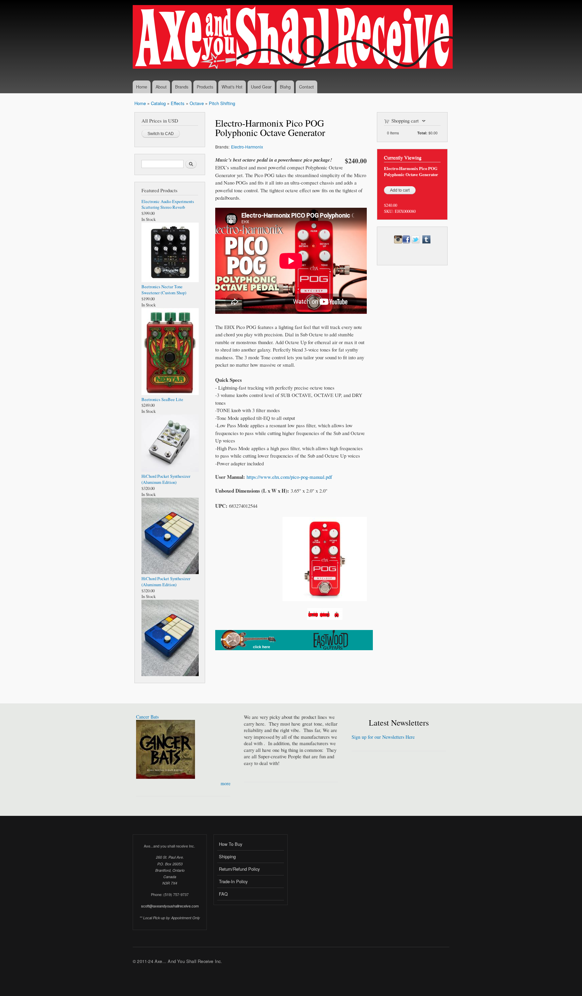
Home (141, 87)
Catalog (158, 103)
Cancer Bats (147, 716)
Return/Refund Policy (239, 869)
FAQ (223, 894)
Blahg (285, 87)
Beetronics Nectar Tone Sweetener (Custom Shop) (163, 290)
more (225, 783)
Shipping (227, 856)
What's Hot (232, 87)
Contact (306, 87)
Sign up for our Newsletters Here (383, 737)
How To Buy (230, 844)
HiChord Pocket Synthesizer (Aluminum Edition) (165, 479)
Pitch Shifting (222, 103)
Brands (181, 87)
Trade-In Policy (233, 881)
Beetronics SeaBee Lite (162, 399)
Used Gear (261, 87)
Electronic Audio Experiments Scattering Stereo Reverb (167, 204)
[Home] (293, 37)
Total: (422, 132)
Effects (178, 103)
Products (205, 87)
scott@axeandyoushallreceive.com (170, 905)
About (161, 87)
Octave (197, 103)
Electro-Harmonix (247, 147)
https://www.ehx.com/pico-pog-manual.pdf (289, 476)
